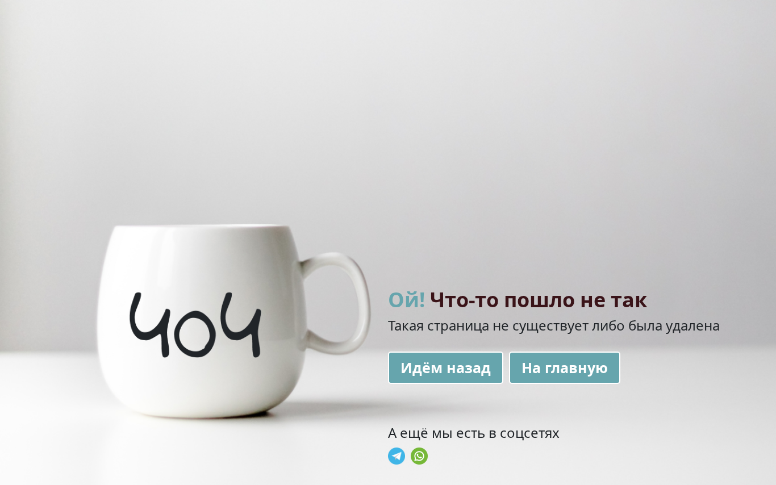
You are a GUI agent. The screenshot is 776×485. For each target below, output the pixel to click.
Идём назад (445, 367)
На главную (564, 367)
